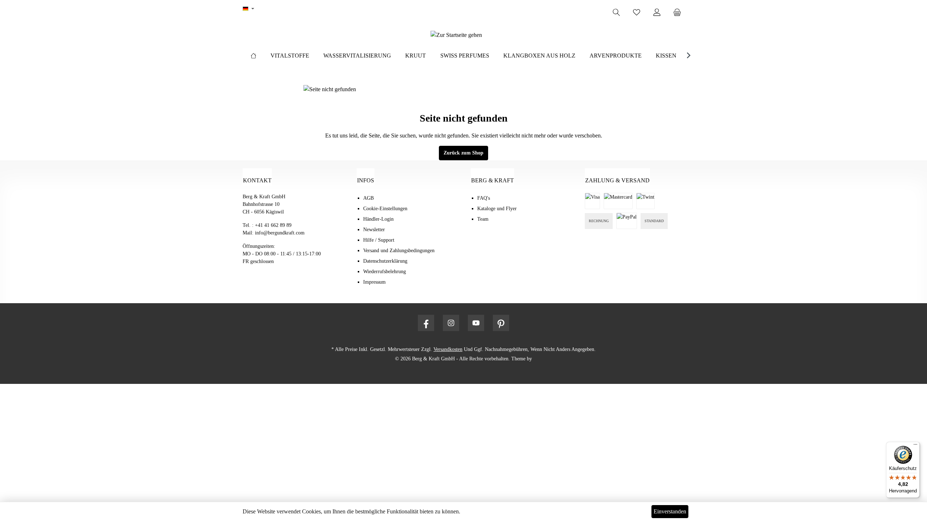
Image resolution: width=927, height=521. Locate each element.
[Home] (253, 56)
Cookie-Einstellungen (385, 208)
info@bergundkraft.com (280, 233)
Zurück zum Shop (463, 153)
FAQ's (483, 198)
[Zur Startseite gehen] (456, 34)
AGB (368, 198)
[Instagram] (451, 323)
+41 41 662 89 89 (273, 225)
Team (482, 219)
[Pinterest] (501, 323)
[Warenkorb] (679, 12)
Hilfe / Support (378, 240)
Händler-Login (378, 219)
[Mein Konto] (657, 12)
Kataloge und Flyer (497, 208)
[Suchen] (616, 12)
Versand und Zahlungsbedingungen (399, 250)
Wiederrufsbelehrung (384, 271)
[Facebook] (426, 323)
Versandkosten (447, 349)
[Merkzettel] (636, 12)
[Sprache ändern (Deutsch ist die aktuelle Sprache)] (248, 9)
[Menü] (915, 446)
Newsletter (374, 229)
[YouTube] (476, 323)
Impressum (374, 282)
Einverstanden (670, 511)
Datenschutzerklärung (385, 261)
